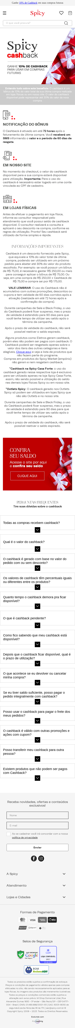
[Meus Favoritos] (61, 13)
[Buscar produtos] (66, 23)
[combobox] (37, 23)
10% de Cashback (28, 2)
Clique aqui (23, 352)
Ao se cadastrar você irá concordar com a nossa (40, 835)
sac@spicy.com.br (55, 1008)
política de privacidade (25, 837)
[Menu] (6, 13)
